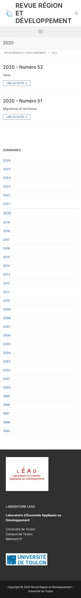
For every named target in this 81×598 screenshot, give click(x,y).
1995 (6, 431)
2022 (7, 195)
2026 (7, 160)
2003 (7, 361)
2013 (6, 274)
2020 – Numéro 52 (23, 67)
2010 (6, 300)
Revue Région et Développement (43, 13)
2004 (7, 353)
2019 (6, 222)
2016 (6, 248)
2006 (7, 335)
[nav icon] (40, 32)
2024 (7, 178)
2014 (6, 266)
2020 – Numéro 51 (22, 101)
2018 (6, 231)
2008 (7, 318)
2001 (6, 379)
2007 (6, 327)
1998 (6, 405)
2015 (6, 257)
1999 (6, 396)
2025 (7, 169)
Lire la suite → (16, 83)
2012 (6, 283)
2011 (6, 292)
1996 (6, 422)
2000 (7, 387)
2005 (7, 344)
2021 (6, 204)
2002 (7, 370)
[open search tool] (76, 13)
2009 (7, 309)
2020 (7, 213)
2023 (7, 186)
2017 (6, 240)
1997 (6, 413)
